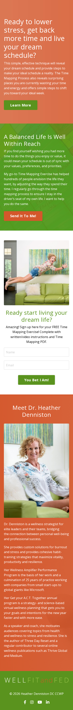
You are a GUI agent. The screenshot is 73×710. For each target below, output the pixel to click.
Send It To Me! (23, 216)
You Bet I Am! (36, 380)
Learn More (20, 105)
